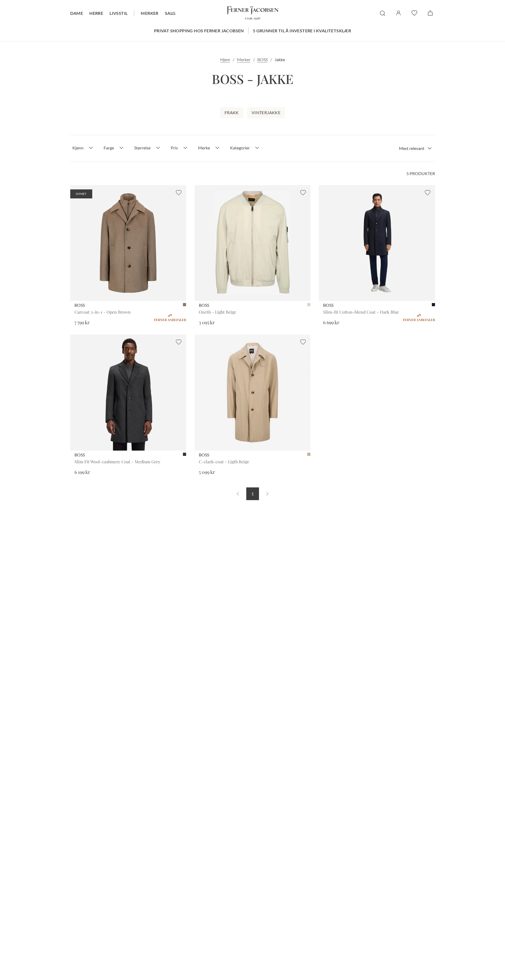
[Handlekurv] (430, 13)
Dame (76, 13)
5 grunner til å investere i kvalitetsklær (302, 30)
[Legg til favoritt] (178, 192)
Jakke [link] (280, 59)
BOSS (262, 59)
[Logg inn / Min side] (398, 13)
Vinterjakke (266, 112)
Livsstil (118, 13)
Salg (170, 13)
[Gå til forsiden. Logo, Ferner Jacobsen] (252, 13)
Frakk (232, 112)
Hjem (225, 59)
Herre (96, 13)
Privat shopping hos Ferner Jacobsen (199, 30)
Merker (149, 13)
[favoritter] (414, 13)
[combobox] (415, 148)
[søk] (382, 13)
